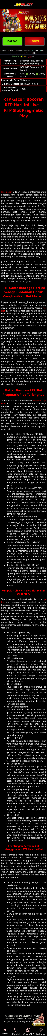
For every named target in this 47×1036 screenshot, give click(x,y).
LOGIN (34, 41)
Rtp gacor (6, 191)
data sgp (25, 288)
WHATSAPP (28, 1034)
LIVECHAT (41, 1033)
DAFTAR (12, 41)
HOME (5, 1033)
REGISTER (15, 1034)
